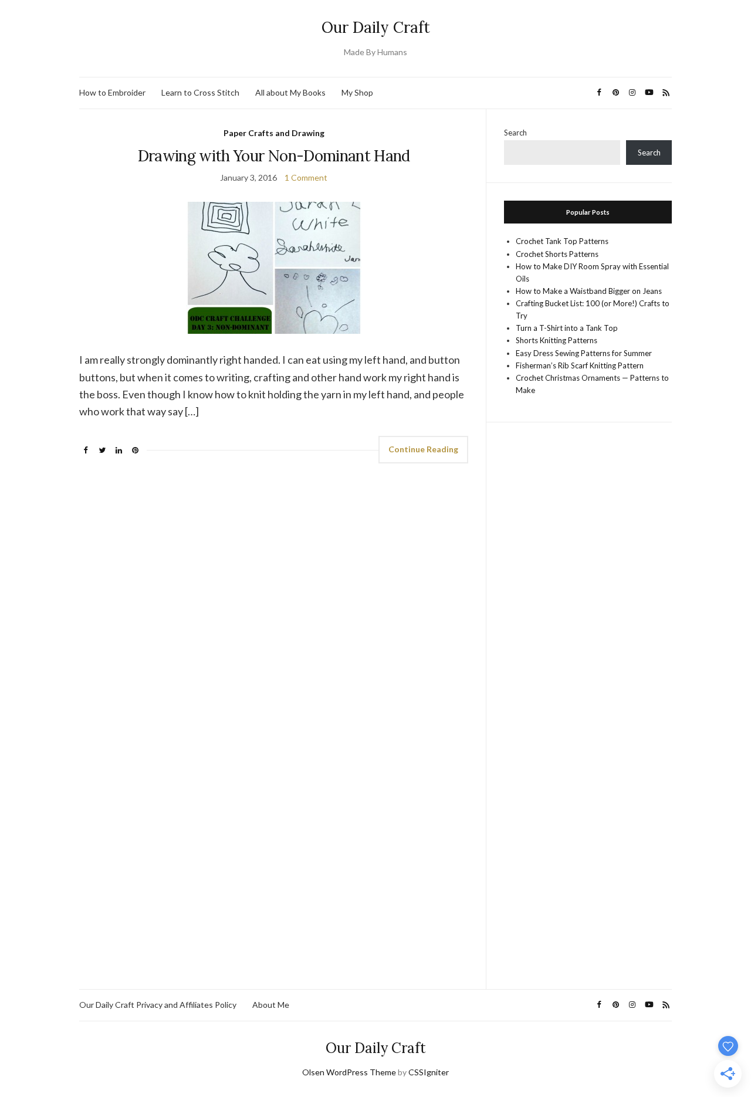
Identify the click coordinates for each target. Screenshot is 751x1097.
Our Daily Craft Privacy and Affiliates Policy (157, 1005)
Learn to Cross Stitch (200, 92)
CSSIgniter (428, 1072)
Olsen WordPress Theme (349, 1072)
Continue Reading (423, 449)
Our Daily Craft (376, 27)
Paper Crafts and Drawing (274, 133)
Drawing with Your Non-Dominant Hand (274, 155)
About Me (270, 1005)
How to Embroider (112, 92)
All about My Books (290, 92)
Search (515, 132)
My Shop (357, 92)
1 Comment (306, 177)
